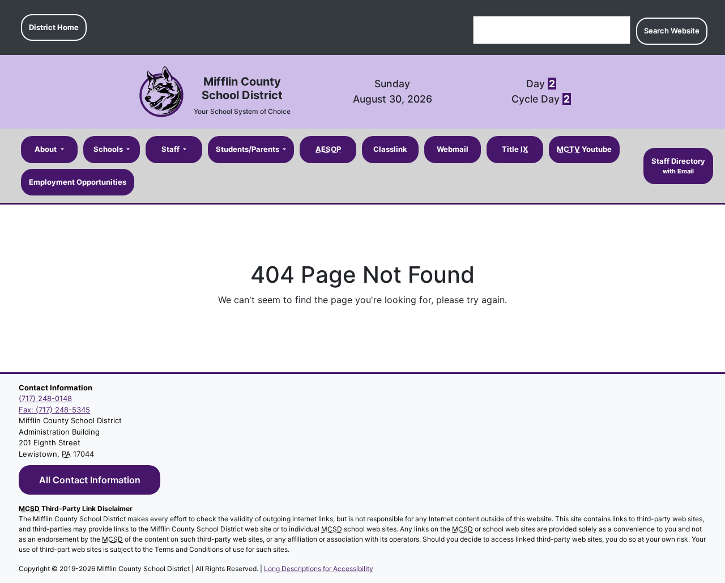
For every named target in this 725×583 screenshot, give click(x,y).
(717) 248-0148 (45, 398)
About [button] (46, 149)
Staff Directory (678, 165)
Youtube (584, 149)
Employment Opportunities (77, 181)
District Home (54, 27)
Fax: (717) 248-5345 (54, 409)
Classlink (390, 149)
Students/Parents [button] (248, 149)
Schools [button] (109, 149)
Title (515, 149)
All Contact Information (89, 480)
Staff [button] (171, 149)
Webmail (452, 149)
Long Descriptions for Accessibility (318, 568)
